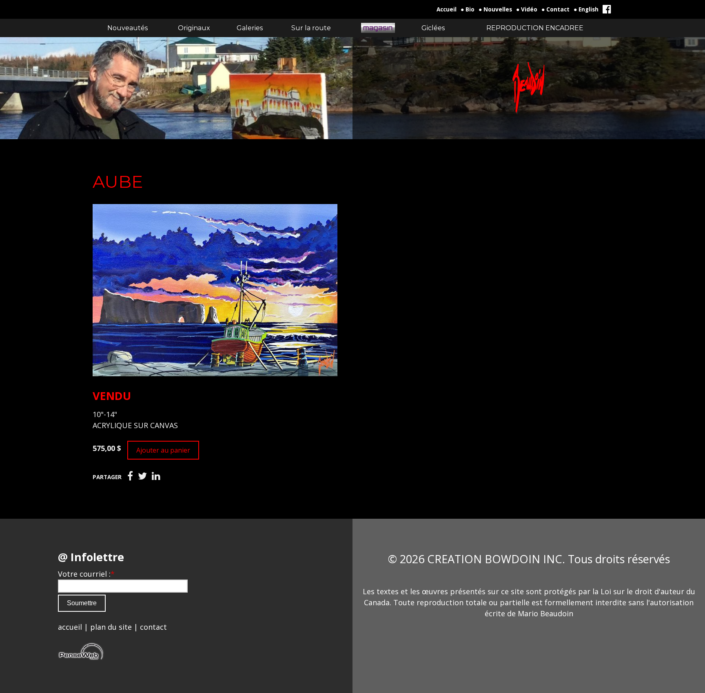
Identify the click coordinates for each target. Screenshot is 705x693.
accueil (70, 627)
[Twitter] (142, 476)
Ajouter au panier (163, 450)
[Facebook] (130, 476)
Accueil (447, 9)
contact (153, 627)
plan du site (111, 627)
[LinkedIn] (156, 476)
